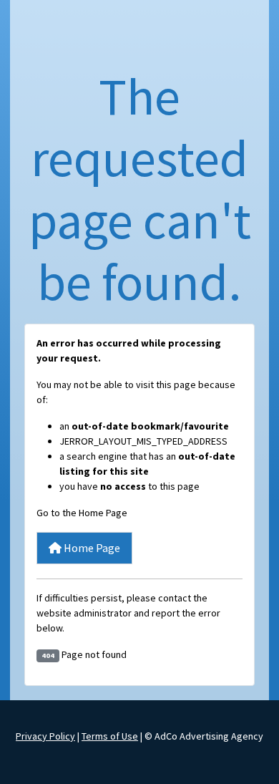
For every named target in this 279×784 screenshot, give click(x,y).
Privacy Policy (45, 736)
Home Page (91, 548)
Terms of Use (110, 736)
